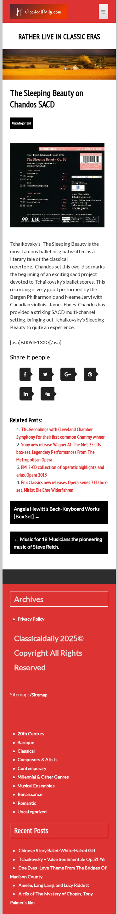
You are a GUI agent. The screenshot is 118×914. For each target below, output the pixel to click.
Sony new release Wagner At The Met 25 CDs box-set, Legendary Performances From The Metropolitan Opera (58, 452)
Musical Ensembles (36, 785)
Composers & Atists (38, 759)
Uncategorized (21, 123)
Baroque (26, 742)
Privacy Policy (31, 619)
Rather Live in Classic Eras (59, 36)
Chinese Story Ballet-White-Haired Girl (57, 850)
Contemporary (32, 768)
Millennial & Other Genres (43, 776)
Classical (26, 751)
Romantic (27, 803)
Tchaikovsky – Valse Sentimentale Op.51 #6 (61, 859)
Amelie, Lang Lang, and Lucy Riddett (54, 885)
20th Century (31, 733)
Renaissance (30, 794)
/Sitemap (39, 694)
